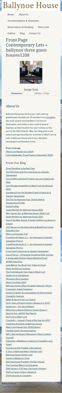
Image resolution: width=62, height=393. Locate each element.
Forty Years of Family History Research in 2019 (28, 303)
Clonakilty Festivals (15, 296)
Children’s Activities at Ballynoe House (24, 323)
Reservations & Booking (20, 27)
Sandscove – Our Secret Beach (20, 306)
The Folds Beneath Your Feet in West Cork (25, 272)
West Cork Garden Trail (17, 234)
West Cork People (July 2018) (19, 151)
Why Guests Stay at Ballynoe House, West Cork (28, 213)
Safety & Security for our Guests (21, 299)
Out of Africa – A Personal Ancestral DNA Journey (29, 254)
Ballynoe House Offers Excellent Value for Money (29, 285)
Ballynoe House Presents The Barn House (25, 361)
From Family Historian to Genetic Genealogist (27, 251)
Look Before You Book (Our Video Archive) (26, 265)
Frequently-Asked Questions (19, 289)
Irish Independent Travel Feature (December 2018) (29, 155)
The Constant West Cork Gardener (22, 365)
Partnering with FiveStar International (23, 348)
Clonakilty (50, 117)
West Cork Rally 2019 (16, 282)
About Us (23, 14)
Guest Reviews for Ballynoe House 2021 (24, 216)
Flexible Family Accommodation (21, 330)
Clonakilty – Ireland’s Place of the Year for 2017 (28, 320)
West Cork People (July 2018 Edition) (23, 327)
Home (11, 14)
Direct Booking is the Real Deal (20, 168)
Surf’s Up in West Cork (16, 316)
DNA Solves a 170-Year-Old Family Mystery (26, 368)
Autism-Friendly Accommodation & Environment (29, 292)
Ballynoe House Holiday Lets (19, 354)
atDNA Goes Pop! (14, 261)
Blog (22, 33)
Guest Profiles (12, 206)
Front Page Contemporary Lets (25, 42)
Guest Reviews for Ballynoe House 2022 (24, 209)
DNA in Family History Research (21, 372)
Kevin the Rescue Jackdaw (18, 268)
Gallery (11, 33)
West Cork (43, 27)
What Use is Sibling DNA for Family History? (26, 310)
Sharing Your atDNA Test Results (21, 313)
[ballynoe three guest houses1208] (31, 82)
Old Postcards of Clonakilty (19, 375)
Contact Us (34, 33)
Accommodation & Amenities (23, 20)
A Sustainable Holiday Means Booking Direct (27, 258)
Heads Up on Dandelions (17, 275)
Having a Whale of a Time (17, 358)
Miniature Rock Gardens (17, 279)
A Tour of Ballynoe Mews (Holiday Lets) (24, 351)
